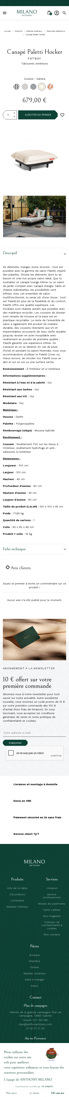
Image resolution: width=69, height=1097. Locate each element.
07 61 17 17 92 (35, 1028)
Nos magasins (52, 916)
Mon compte (52, 934)
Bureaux (34, 955)
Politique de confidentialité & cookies (51, 925)
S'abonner (15, 742)
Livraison (52, 888)
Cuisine (34, 967)
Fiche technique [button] (14, 549)
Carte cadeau (51, 909)
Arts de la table (17, 888)
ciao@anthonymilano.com (35, 1024)
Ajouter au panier (38, 114)
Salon (34, 985)
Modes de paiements (51, 903)
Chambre (34, 961)
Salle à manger (34, 979)
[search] (64, 13)
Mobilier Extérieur (34, 973)
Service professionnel (52, 896)
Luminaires (17, 900)
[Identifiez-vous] (56, 13)
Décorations (17, 894)
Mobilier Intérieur (17, 906)
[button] (34, 254)
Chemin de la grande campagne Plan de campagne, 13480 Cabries (35, 1014)
